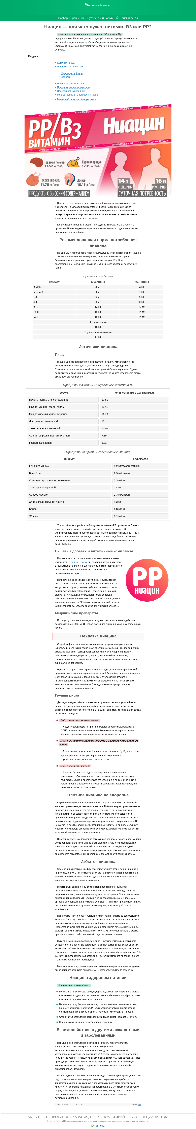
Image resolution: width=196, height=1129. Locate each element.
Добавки (65, 77)
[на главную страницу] (98, 5)
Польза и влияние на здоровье (73, 87)
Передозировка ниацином (71, 91)
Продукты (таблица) (72, 73)
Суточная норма (66, 63)
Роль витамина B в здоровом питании (77, 95)
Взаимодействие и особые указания (76, 99)
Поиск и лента (129, 18)
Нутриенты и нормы (100, 18)
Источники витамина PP (70, 66)
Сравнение (78, 18)
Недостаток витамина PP (70, 83)
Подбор (63, 18)
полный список (79, 562)
